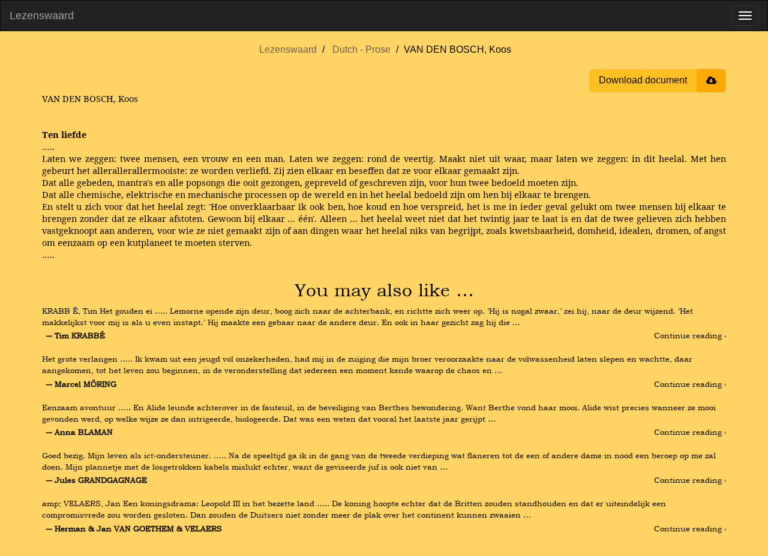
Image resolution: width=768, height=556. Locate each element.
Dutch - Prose (361, 49)
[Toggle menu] (745, 15)
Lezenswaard (42, 16)
